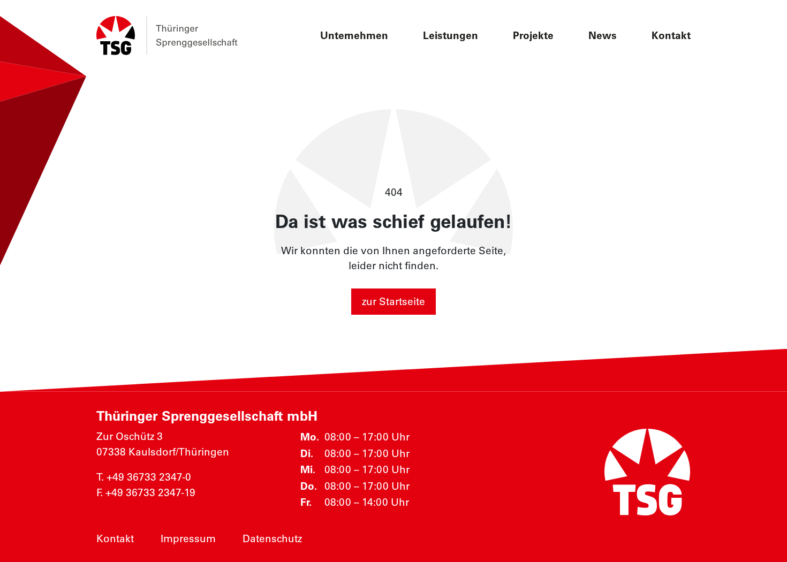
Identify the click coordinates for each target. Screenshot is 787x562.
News (602, 35)
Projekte (533, 35)
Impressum (188, 538)
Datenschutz (272, 538)
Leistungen (450, 35)
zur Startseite (393, 301)
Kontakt (671, 35)
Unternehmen (354, 35)
